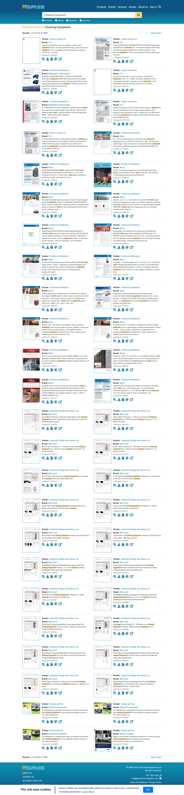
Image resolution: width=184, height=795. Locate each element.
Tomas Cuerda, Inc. (58, 39)
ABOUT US (27, 773)
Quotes (132, 6)
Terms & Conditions (138, 782)
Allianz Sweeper (127, 734)
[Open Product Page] (60, 59)
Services (122, 6)
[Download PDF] (47, 59)
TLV (50, 42)
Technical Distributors (59, 70)
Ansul (122, 136)
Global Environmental (57, 707)
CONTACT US (28, 777)
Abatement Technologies (59, 73)
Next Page (156, 33)
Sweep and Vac (56, 704)
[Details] (43, 59)
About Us (143, 6)
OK (148, 789)
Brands (112, 6)
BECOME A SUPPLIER (32, 781)
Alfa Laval (52, 414)
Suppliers (72, 20)
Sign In (153, 6)
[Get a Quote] (52, 59)
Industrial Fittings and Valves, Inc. (64, 411)
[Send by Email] (55, 59)
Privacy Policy (155, 782)
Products (101, 6)
